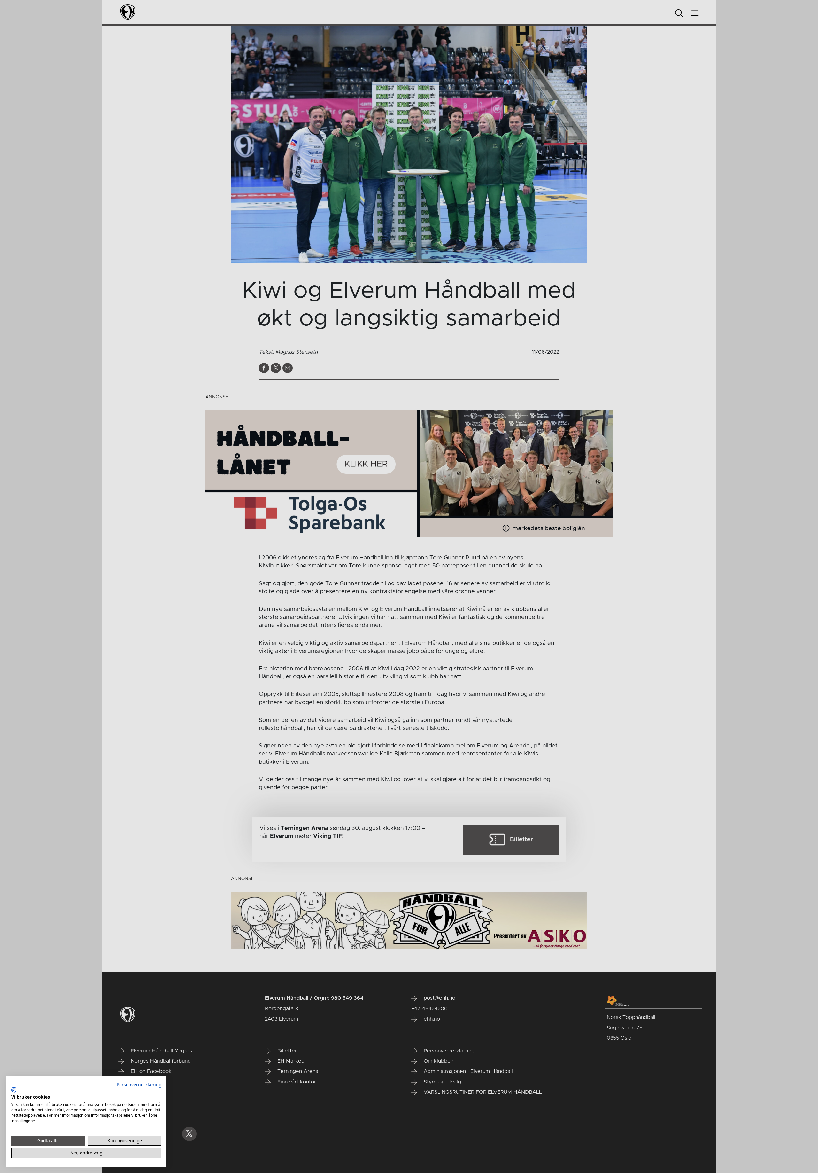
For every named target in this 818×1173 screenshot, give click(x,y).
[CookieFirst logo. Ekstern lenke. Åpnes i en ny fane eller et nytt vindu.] (13, 1090)
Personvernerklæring (139, 1085)
